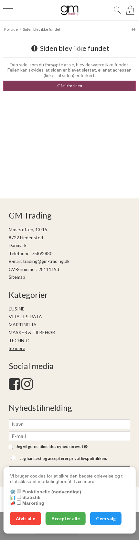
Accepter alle (65, 518)
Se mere (17, 348)
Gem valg (106, 518)
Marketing (27, 503)
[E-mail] (69, 435)
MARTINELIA (23, 324)
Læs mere (84, 481)
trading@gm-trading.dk (46, 261)
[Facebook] (14, 387)
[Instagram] (27, 387)
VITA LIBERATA (25, 316)
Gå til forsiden (69, 85)
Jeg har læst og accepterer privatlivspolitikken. (63, 458)
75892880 (42, 253)
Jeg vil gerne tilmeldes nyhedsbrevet (50, 447)
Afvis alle (25, 518)
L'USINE (17, 308)
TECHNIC (19, 340)
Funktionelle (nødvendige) (45, 491)
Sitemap (17, 277)
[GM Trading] (69, 10)
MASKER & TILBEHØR (32, 332)
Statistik (25, 497)
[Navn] (69, 423)
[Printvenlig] (133, 29)
